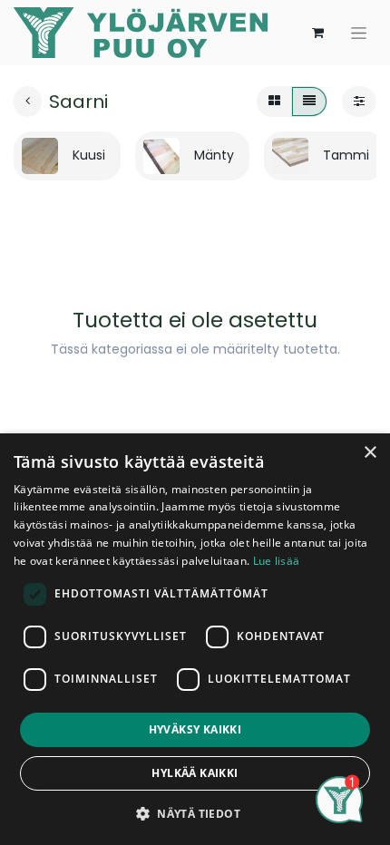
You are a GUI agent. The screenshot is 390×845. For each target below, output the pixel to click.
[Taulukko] (274, 101)
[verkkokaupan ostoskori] (317, 32)
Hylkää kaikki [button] (194, 773)
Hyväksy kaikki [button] (195, 729)
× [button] (369, 453)
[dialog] (195, 639)
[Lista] (309, 101)
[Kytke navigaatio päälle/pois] (358, 33)
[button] (195, 813)
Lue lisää (276, 560)
